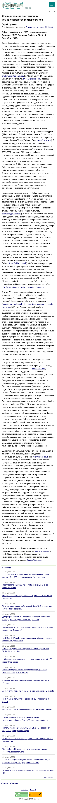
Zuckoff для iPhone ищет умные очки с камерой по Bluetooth (28, 691)
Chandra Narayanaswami (34, 304)
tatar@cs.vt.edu (44, 140)
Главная (24, 790)
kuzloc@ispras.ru (35, 560)
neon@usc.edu (38, 368)
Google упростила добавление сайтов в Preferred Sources (27, 709)
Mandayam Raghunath (12, 304)
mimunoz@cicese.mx (11, 214)
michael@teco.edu (31, 79)
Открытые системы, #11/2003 (39, 27)
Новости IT (7, 568)
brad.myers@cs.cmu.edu (13, 76)
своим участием (42, 551)
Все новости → (49, 778)
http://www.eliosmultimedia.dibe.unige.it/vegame (23, 287)
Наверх (33, 790)
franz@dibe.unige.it (17, 263)
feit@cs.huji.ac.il (40, 457)
